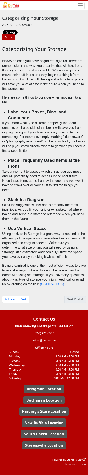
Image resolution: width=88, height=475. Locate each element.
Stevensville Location (44, 445)
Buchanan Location (44, 400)
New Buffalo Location (44, 422)
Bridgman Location (44, 388)
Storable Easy (75, 459)
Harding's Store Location (44, 411)
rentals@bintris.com (44, 340)
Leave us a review (75, 464)
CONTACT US (52, 284)
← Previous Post (15, 299)
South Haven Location (44, 433)
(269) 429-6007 (44, 333)
